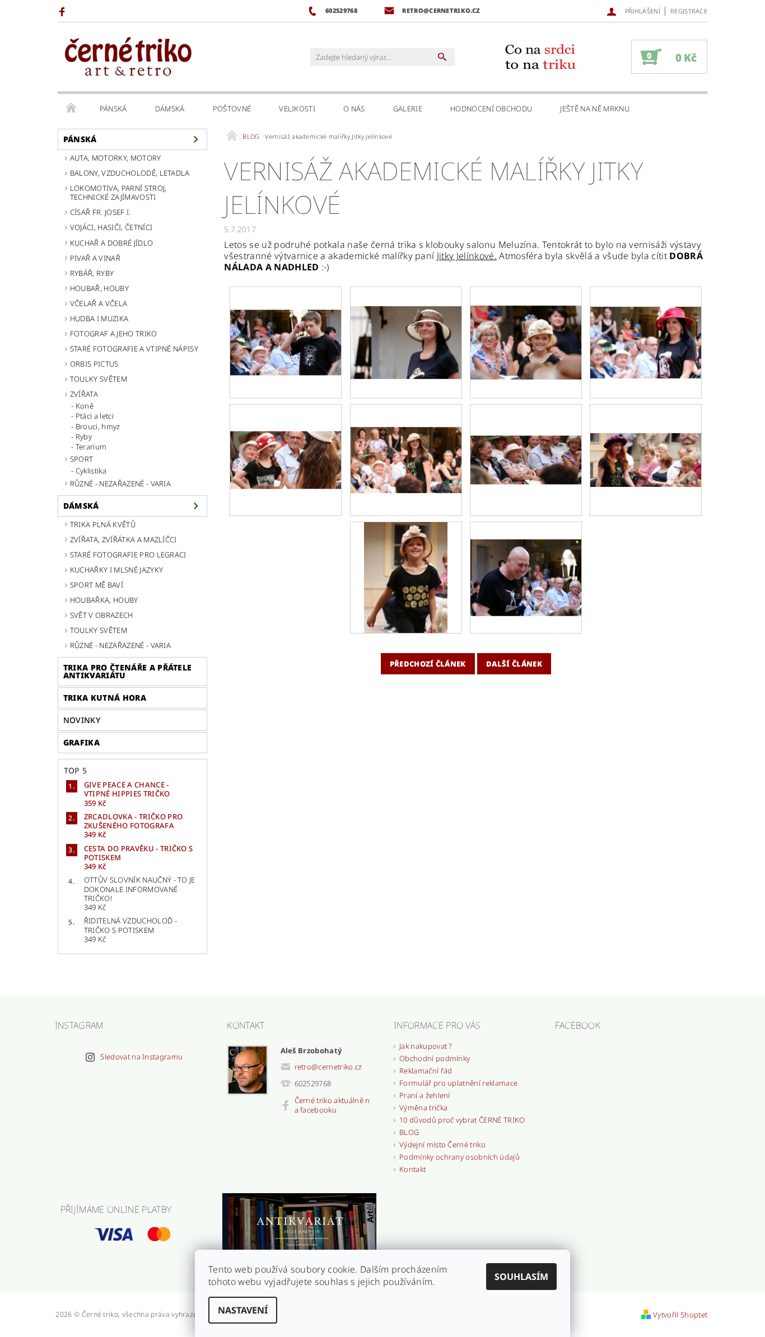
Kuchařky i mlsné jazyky (116, 570)
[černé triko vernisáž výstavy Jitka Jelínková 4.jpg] (406, 436)
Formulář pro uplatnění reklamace (458, 1083)
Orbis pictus (94, 364)
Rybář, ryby (92, 273)
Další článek (514, 664)
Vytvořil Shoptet (680, 1315)
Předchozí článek (428, 664)
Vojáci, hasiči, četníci (111, 227)
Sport (82, 459)
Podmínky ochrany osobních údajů (459, 1157)
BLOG (409, 1132)
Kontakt (412, 1169)
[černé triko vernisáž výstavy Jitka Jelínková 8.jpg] (525, 559)
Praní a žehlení (424, 1095)
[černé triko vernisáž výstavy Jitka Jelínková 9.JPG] (285, 319)
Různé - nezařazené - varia (120, 483)
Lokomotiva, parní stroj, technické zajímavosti (118, 192)
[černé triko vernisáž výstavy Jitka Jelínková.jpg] (406, 322)
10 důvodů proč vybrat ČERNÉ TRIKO (462, 1120)
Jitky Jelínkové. (467, 256)
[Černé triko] (128, 57)
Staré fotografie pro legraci (128, 555)
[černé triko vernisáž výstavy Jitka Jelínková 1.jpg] (525, 323)
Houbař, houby (99, 288)
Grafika (81, 742)
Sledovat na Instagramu (141, 1057)
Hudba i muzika (99, 318)
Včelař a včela (98, 303)
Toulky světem (98, 379)
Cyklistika (91, 470)
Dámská (170, 109)
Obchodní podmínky (434, 1058)
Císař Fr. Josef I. (100, 212)
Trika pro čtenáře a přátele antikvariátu (127, 671)
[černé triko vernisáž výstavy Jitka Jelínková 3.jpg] (285, 432)
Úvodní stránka (72, 108)
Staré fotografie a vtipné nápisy (134, 349)
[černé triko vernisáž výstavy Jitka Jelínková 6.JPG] (645, 430)
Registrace (688, 11)
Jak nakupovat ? (426, 1046)
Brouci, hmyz (98, 426)
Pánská (113, 109)
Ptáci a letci (95, 415)
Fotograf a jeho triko (113, 334)
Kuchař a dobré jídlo (111, 243)
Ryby (84, 436)
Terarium (91, 446)
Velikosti (297, 109)
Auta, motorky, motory (115, 158)
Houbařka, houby (104, 600)
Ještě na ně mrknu (594, 109)
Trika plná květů (103, 524)
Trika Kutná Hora (104, 697)
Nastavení (243, 1310)
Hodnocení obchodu (491, 109)
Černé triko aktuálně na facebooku (332, 1105)
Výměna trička (423, 1108)
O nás (354, 109)
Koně (85, 405)
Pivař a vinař (95, 258)
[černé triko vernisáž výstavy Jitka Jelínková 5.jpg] (525, 428)
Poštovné (232, 109)
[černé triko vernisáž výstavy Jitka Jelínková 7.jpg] (405, 576)
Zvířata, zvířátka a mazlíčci (123, 539)
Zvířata (84, 394)
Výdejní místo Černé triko (442, 1144)
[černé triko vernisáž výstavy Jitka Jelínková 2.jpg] (645, 322)
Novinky (81, 720)
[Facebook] (63, 11)
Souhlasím (521, 1276)
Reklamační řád (425, 1071)
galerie (407, 109)
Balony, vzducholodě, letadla (130, 173)
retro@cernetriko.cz (328, 1067)
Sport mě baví (96, 585)
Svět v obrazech (101, 615)
